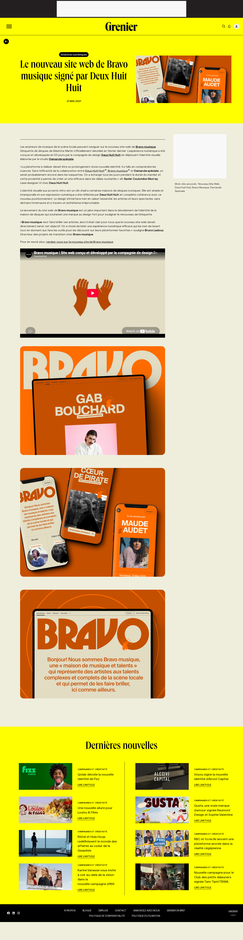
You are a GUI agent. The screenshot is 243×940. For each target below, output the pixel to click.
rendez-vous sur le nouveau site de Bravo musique (79, 241)
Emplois (103, 910)
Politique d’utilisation (146, 916)
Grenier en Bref (176, 910)
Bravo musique (118, 170)
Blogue (87, 910)
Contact (120, 910)
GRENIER (233, 911)
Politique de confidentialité (107, 916)
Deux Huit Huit (94, 170)
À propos (69, 910)
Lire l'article (86, 784)
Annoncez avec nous (146, 910)
